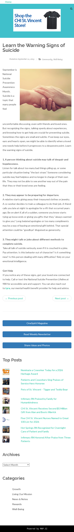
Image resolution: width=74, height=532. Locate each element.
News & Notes (20, 499)
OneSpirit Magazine (37, 323)
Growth (16, 489)
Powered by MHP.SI (37, 529)
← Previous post (14, 298)
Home (8, 1)
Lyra (8, 288)
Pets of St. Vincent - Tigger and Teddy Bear (44, 389)
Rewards (17, 504)
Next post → (62, 298)
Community (47, 59)
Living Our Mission (22, 494)
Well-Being (57, 59)
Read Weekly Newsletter (37, 334)
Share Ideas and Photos (37, 345)
